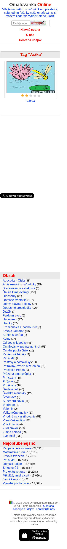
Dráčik (7, 311)
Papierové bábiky (14, 354)
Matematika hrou (14, 452)
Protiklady (9, 385)
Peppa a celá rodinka (17, 448)
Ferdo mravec (12, 315)
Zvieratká (9, 435)
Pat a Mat (9, 358)
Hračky (7, 323)
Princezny (9, 377)
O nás (30, 34)
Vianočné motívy (14, 420)
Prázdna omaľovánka (17, 373)
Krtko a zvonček (13, 456)
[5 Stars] (39, 95)
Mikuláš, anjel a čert (16, 475)
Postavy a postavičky (17, 362)
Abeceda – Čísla (14, 280)
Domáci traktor (12, 463)
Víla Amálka (11, 424)
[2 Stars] (26, 95)
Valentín (8, 408)
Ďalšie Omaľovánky (16, 292)
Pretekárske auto (14, 471)
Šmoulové (9, 397)
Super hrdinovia (13, 401)
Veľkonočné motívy (15, 412)
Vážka (30, 101)
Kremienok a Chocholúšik (20, 327)
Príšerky (8, 381)
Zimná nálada (12, 432)
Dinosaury (9, 296)
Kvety (6, 338)
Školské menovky (14, 393)
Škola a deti (10, 389)
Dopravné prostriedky (17, 307)
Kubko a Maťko (13, 334)
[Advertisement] (33, 152)
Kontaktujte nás (45, 509)
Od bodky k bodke (15, 342)
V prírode (9, 404)
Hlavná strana (30, 29)
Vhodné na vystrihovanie (19, 416)
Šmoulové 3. (11, 467)
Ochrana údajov (30, 40)
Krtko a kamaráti (13, 331)
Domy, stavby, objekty (17, 303)
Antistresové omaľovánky (19, 284)
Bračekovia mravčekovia (19, 288)
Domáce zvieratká (15, 300)
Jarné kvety (10, 479)
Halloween (10, 319)
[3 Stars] (31, 95)
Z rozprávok (10, 428)
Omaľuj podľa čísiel (15, 350)
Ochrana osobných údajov (33, 507)
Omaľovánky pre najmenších (22, 346)
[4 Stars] (35, 95)
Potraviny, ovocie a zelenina (21, 366)
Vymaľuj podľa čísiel (16, 483)
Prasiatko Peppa (14, 369)
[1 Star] (22, 95)
